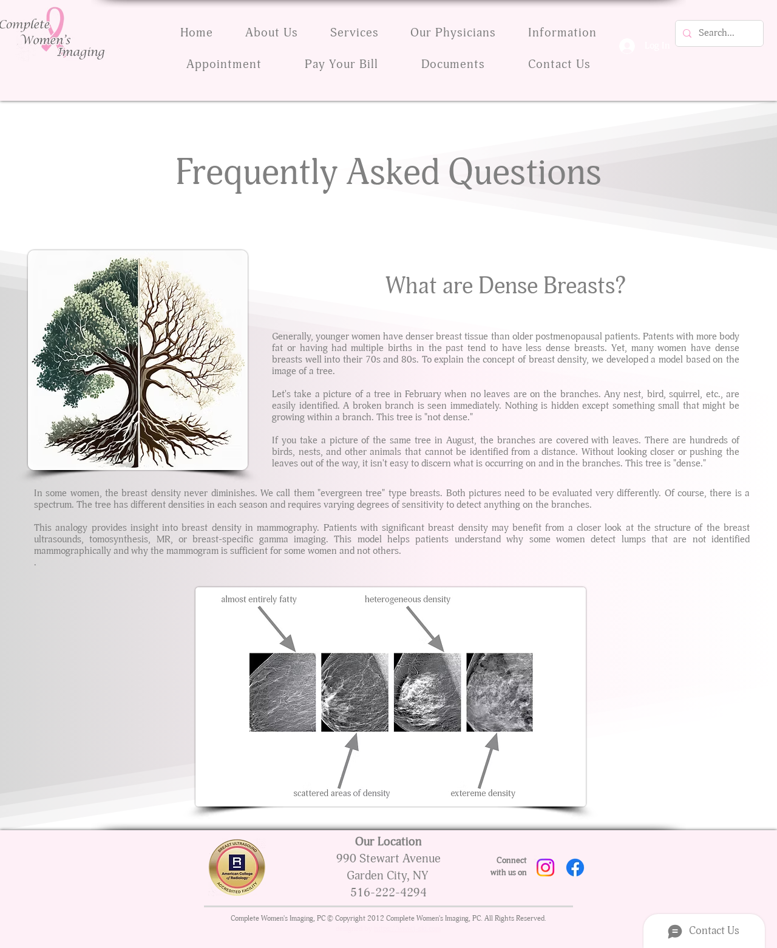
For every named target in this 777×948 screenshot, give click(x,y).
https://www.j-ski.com (407, 929)
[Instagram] (545, 867)
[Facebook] (575, 867)
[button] (453, 65)
